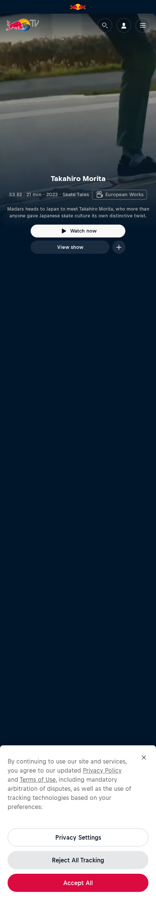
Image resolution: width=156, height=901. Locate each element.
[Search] (105, 25)
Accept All (78, 882)
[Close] (143, 757)
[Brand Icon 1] (78, 7)
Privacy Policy (102, 770)
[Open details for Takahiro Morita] (78, 140)
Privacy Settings (78, 837)
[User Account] (124, 25)
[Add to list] (118, 247)
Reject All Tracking (78, 860)
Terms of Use (38, 779)
